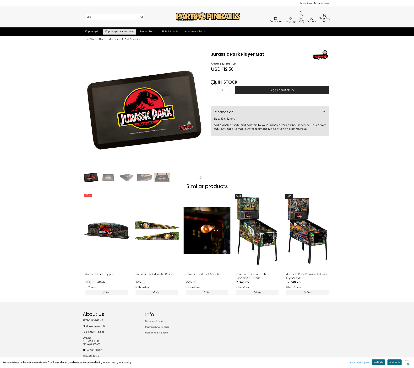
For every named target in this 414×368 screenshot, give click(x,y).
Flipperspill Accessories (119, 31)
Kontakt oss (306, 3)
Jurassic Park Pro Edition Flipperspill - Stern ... (252, 276)
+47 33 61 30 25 (95, 350)
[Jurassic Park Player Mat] (144, 110)
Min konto (318, 3)
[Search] (142, 17)
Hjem (85, 39)
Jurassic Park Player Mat (128, 39)
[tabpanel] (106, 245)
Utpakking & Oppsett (156, 333)
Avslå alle (378, 362)
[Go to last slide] (88, 177)
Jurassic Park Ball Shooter (203, 274)
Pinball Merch (170, 31)
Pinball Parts (147, 31)
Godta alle (394, 362)
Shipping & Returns (155, 321)
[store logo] (208, 16)
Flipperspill (92, 31)
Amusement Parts (194, 31)
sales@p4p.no (91, 356)
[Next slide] (200, 177)
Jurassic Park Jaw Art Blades (155, 274)
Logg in (327, 3)
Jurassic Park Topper (99, 274)
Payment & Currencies (157, 327)
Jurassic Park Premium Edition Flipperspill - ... (306, 276)
